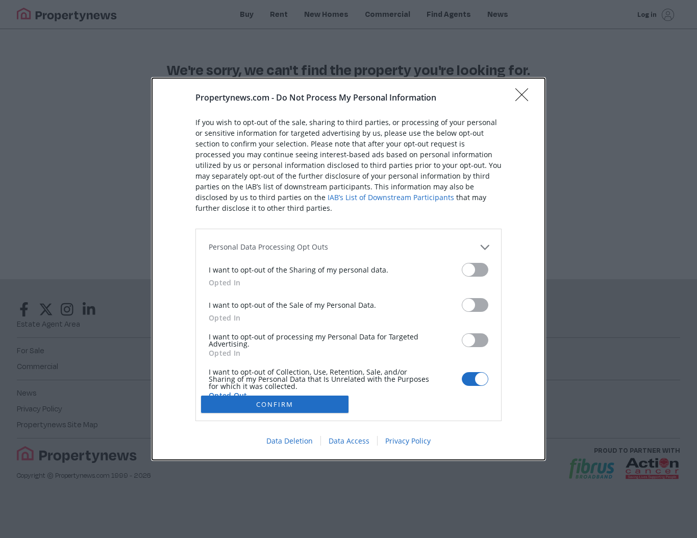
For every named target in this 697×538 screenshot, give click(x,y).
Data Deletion (289, 441)
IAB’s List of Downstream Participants (391, 197)
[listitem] (348, 247)
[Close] (525, 98)
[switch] (475, 270)
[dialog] (348, 269)
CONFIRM (274, 404)
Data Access (349, 441)
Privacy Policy (408, 441)
